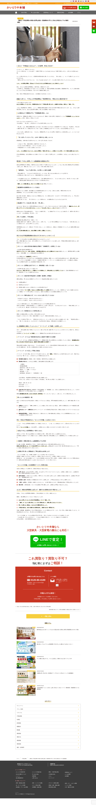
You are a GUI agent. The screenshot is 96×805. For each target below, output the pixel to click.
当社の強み (24, 12)
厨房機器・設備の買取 (36, 787)
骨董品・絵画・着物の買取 (54, 785)
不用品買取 (19, 716)
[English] (73, 1)
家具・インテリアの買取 (37, 782)
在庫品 (18, 719)
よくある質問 (67, 774)
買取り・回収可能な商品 (54, 771)
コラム (79, 12)
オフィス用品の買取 (36, 785)
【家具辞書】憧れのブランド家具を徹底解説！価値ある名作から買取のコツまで (64, 609)
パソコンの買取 (68, 785)
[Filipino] (78, 1)
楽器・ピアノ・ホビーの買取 (71, 783)
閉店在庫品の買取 (52, 787)
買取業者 (19, 740)
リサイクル (19, 712)
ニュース (18, 776)
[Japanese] (71, 1)
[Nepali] (83, 1)
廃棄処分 (19, 726)
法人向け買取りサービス (84, 3)
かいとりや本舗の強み (36, 771)
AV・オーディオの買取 (20, 785)
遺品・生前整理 (20, 747)
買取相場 (19, 743)
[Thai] (86, 1)
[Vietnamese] (88, 1)
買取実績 (19, 733)
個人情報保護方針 (68, 3)
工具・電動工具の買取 (69, 787)
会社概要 (75, 3)
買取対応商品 (60, 12)
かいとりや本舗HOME (20, 771)
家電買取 (19, 723)
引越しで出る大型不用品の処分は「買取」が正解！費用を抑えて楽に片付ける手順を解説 (34, 606)
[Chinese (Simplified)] (76, 1)
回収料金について (48, 12)
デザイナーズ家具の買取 (54, 782)
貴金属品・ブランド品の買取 (22, 787)
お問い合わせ (35, 777)
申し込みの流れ (35, 12)
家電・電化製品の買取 (20, 782)
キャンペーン (20, 705)
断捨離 (18, 730)
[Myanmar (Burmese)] (81, 1)
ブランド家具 (20, 709)
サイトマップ (59, 3)
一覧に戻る (48, 616)
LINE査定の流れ (52, 774)
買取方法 (19, 736)
